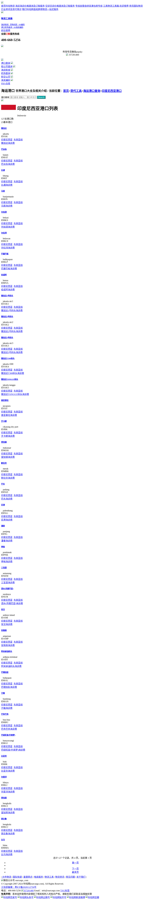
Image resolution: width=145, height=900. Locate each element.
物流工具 (49, 877)
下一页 (75, 868)
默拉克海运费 (8, 478)
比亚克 (4, 756)
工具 (116, 6)
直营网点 (27, 877)
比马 (3, 840)
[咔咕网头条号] (25, 897)
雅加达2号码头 (7, 317)
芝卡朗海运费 (8, 436)
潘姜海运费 (6, 540)
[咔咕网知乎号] (58, 897)
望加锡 (4, 442)
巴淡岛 (4, 149)
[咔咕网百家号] (9, 897)
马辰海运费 (6, 206)
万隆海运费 (6, 708)
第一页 (75, 863)
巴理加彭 (4, 672)
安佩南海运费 (8, 645)
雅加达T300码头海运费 (12, 373)
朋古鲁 (4, 819)
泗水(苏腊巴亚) (7, 589)
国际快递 (17, 877)
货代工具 (76, 90)
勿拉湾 (4, 233)
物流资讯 (59, 877)
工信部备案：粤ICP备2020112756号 (18, 887)
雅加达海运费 (8, 143)
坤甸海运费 (6, 561)
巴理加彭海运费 (9, 687)
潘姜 (3, 526)
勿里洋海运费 (8, 792)
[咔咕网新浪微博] (76, 897)
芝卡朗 (4, 421)
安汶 (3, 609)
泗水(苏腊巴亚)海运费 (12, 603)
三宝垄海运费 (8, 582)
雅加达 (4, 128)
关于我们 (81, 877)
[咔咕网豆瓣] (92, 897)
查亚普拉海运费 (9, 415)
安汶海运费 (6, 624)
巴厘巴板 (4, 254)
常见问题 (70, 877)
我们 (40, 9)
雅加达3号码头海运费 (12, 352)
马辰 (3, 191)
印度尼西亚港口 (112, 90)
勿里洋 (4, 777)
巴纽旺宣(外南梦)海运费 (13, 750)
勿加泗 (4, 212)
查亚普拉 (4, 400)
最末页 (75, 872)
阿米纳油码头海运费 (11, 666)
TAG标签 (65, 890)
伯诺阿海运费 (8, 289)
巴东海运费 (6, 499)
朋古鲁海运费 (8, 833)
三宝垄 (4, 568)
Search (41, 97)
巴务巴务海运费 (9, 729)
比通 (3, 170)
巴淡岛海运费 (8, 164)
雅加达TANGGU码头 (9, 379)
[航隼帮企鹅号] (42, 897)
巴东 (3, 484)
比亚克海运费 (8, 771)
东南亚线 (18, 139)
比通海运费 (6, 185)
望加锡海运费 (8, 457)
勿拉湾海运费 (8, 248)
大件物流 (6, 877)
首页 (8, 6)
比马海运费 (6, 854)
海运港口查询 (91, 90)
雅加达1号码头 (7, 296)
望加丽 (4, 798)
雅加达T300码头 (8, 358)
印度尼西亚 (6, 139)
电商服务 (38, 877)
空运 (60, 6)
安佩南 (4, 630)
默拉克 (4, 463)
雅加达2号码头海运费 (12, 331)
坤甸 (3, 547)
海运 (30, 6)
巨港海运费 (6, 520)
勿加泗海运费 (8, 227)
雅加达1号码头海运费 (12, 310)
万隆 (3, 693)
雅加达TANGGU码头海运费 (15, 394)
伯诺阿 (4, 275)
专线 (89, 6)
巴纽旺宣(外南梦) (8, 735)
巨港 (3, 505)
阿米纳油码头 (6, 651)
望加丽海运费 (8, 812)
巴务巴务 (4, 714)
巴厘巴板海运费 (9, 268)
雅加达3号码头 (7, 338)
